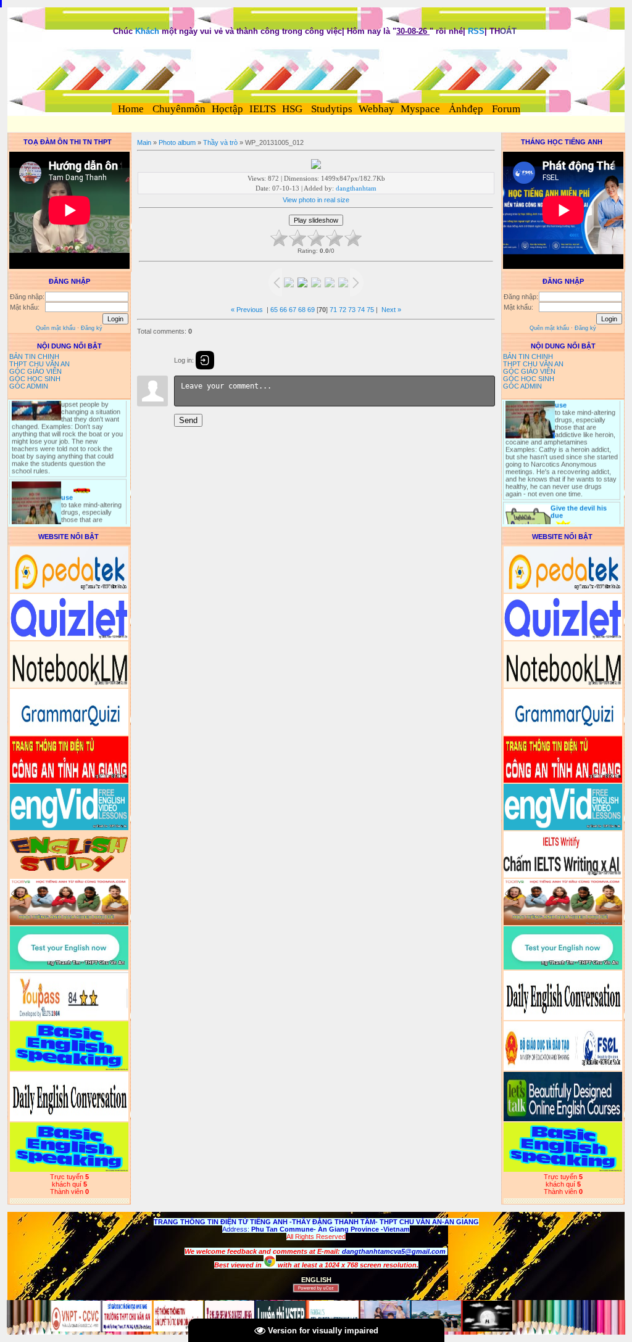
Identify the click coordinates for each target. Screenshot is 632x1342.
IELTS (262, 109)
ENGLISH (316, 1279)
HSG (292, 109)
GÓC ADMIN (28, 386)
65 (274, 309)
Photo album (177, 142)
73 (352, 309)
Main (144, 142)
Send (188, 420)
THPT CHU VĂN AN (39, 364)
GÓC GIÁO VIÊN (35, 371)
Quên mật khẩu (55, 328)
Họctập (227, 109)
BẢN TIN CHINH (34, 356)
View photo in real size (316, 200)
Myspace (420, 109)
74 (361, 309)
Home (131, 109)
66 (283, 309)
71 (333, 309)
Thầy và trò (220, 142)
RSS (476, 31)
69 (311, 309)
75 (370, 309)
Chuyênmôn (178, 109)
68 (302, 309)
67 (292, 309)
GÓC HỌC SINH (34, 378)
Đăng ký (91, 328)
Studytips (330, 109)
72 (342, 309)
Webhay (376, 109)
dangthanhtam (356, 188)
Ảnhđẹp (466, 109)
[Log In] (205, 360)
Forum (506, 109)
